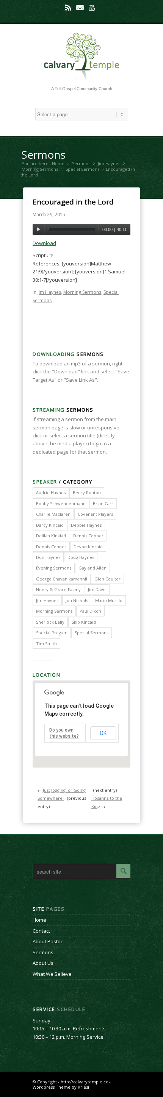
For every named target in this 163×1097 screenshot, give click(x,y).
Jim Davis (97, 589)
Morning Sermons (40, 169)
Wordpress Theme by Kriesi (61, 1087)
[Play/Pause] (38, 229)
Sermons (43, 154)
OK (103, 733)
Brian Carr (103, 503)
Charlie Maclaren (53, 514)
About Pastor (48, 941)
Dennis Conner (88, 535)
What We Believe (52, 974)
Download (44, 243)
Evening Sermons (53, 568)
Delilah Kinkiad (51, 535)
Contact (41, 930)
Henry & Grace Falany (58, 589)
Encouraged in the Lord (73, 202)
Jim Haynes (109, 163)
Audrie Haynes (51, 492)
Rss (68, 7)
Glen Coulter (107, 579)
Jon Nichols (77, 600)
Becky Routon (87, 492)
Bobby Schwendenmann (61, 503)
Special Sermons (82, 169)
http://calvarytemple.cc (84, 1082)
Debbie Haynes (86, 525)
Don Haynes (48, 557)
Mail (80, 7)
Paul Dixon (90, 611)
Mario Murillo (108, 600)
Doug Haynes (80, 557)
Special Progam (51, 632)
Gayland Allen (92, 568)
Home (58, 163)
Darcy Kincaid (50, 525)
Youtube (91, 7)
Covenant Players (95, 514)
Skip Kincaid (84, 622)
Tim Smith (46, 643)
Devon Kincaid (88, 546)
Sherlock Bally (50, 622)
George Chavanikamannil (61, 579)
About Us (43, 963)
